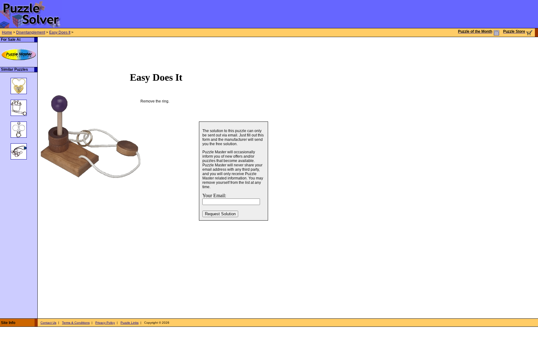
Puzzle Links (129, 322)
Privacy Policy (105, 322)
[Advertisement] (151, 51)
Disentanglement (30, 32)
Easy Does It (59, 32)
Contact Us (48, 322)
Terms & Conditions (76, 322)
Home (7, 32)
